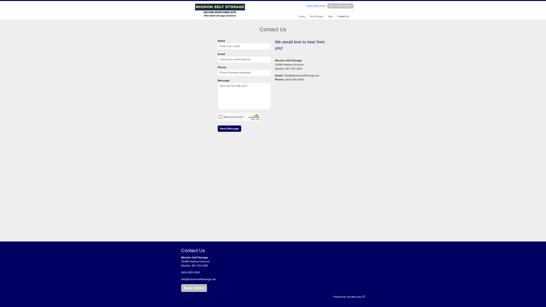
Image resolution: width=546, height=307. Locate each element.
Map (330, 16)
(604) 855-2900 (316, 5)
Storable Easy (354, 296)
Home (302, 16)
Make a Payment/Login (340, 6)
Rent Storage (316, 16)
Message (223, 80)
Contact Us (343, 16)
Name (221, 40)
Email (221, 54)
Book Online (194, 288)
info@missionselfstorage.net (198, 279)
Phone (222, 67)
